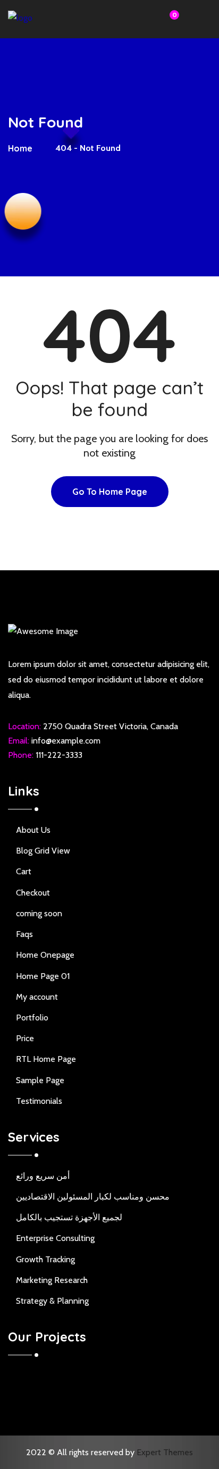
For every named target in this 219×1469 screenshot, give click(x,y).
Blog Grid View (43, 851)
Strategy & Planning (52, 1301)
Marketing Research (52, 1280)
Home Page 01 (43, 976)
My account (37, 997)
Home (22, 148)
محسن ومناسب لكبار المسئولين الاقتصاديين (93, 1197)
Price (25, 1038)
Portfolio (32, 1017)
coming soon (39, 913)
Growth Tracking (45, 1259)
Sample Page (40, 1080)
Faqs (24, 934)
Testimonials (39, 1101)
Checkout (33, 893)
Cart (23, 871)
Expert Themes (165, 1452)
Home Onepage (45, 955)
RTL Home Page (46, 1059)
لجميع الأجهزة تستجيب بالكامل (69, 1217)
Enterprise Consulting (55, 1238)
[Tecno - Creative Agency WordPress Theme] (48, 20)
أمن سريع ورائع (43, 1176)
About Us (33, 830)
